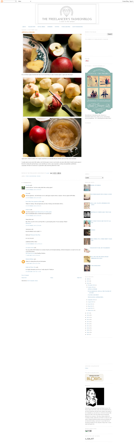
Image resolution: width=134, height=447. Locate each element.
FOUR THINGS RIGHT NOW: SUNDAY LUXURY (101, 194)
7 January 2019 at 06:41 (33, 255)
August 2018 (91, 302)
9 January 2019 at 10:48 (33, 263)
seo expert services (30, 247)
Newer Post (24, 277)
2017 (88, 313)
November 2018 (91, 285)
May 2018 (90, 306)
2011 (88, 325)
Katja (27, 193)
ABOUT (24, 26)
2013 (88, 321)
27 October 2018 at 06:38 (33, 215)
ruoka (38, 176)
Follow (86, 368)
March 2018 (91, 310)
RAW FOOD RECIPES (78, 26)
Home (52, 277)
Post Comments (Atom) (33, 280)
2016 (88, 315)
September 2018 (91, 299)
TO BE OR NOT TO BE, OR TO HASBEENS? (100, 247)
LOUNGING (92, 230)
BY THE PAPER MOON (95, 265)
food (27, 176)
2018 (88, 283)
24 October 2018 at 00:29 (33, 189)
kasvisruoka (32, 176)
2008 (88, 332)
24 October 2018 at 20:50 (33, 197)
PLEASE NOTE (31, 26)
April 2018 (90, 308)
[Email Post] (50, 173)
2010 (88, 328)
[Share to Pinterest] (60, 173)
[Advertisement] (98, 350)
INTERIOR (49, 26)
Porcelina (28, 185)
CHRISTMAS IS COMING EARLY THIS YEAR (100, 212)
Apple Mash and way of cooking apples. (43, 211)
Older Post (79, 277)
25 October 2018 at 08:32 (33, 206)
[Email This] (53, 173)
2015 (88, 317)
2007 (88, 334)
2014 (88, 319)
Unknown (28, 209)
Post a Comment (25, 275)
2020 (88, 279)
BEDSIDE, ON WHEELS (95, 185)
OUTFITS (57, 26)
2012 (88, 323)
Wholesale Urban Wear (35, 235)
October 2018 (91, 287)
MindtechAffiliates (30, 259)
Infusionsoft (28, 223)
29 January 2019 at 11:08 (33, 271)
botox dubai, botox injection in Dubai (34, 201)
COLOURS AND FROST (93, 295)
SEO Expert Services (30, 253)
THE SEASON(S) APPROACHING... (96, 297)
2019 (88, 281)
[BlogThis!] (55, 173)
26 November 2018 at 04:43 (34, 243)
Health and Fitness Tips (31, 267)
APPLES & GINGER (28, 32)
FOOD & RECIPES (66, 26)
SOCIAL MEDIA (41, 26)
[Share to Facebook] (58, 173)
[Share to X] (57, 173)
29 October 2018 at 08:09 (33, 225)
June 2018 (90, 304)
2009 (88, 330)
